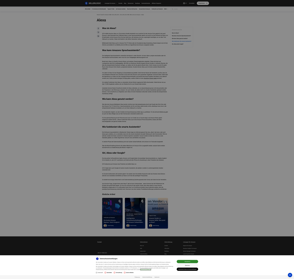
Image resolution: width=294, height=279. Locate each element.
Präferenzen (137, 277)
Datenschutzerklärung (145, 269)
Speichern (187, 265)
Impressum (156, 277)
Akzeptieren (187, 261)
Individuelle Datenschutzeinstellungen (187, 269)
